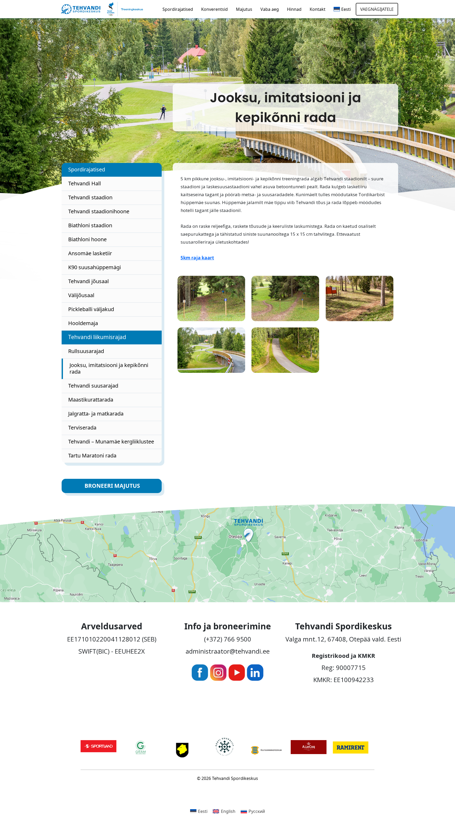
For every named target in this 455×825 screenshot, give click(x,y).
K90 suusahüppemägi (94, 267)
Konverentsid (214, 9)
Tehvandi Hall (84, 183)
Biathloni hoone (87, 239)
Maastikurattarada (90, 399)
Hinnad (294, 9)
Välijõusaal (81, 295)
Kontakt (317, 9)
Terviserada (82, 427)
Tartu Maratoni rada (92, 455)
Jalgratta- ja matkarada (95, 413)
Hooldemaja (83, 323)
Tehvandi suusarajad (93, 385)
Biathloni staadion (90, 225)
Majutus (244, 9)
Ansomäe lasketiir (90, 253)
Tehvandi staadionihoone (98, 211)
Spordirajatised (177, 9)
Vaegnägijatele (377, 9)
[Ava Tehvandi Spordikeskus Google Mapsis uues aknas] (227, 553)
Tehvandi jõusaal (88, 281)
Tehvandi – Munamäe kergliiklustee (111, 441)
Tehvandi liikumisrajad (97, 337)
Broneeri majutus (112, 485)
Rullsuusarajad (86, 351)
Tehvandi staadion (90, 197)
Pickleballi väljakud (91, 309)
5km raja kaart (197, 258)
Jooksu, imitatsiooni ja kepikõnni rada (109, 368)
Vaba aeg (269, 9)
